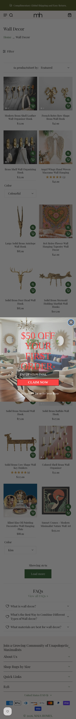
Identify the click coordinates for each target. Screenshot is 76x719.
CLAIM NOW (38, 382)
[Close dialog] (71, 322)
